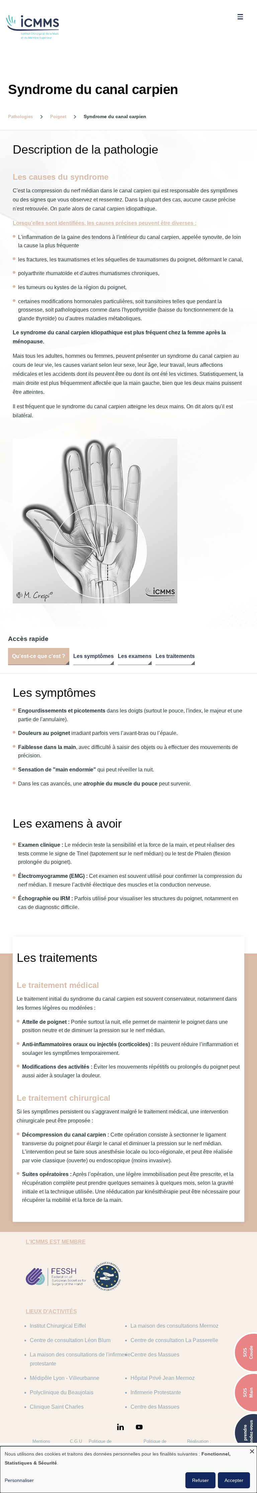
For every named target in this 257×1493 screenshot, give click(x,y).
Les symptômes (93, 656)
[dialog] (128, 1469)
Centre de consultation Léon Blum (70, 1340)
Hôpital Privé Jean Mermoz (163, 1378)
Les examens (135, 656)
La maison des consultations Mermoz (175, 1326)
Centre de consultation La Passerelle (174, 1340)
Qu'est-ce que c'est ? (38, 656)
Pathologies (20, 116)
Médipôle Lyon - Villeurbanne (64, 1378)
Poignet (58, 116)
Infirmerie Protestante (156, 1392)
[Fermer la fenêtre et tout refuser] (252, 1450)
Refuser (200, 1480)
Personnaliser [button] (19, 1480)
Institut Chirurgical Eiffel (58, 1326)
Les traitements (175, 656)
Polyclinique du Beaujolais (61, 1392)
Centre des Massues (155, 1354)
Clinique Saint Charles (57, 1407)
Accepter (234, 1480)
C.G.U (76, 1441)
